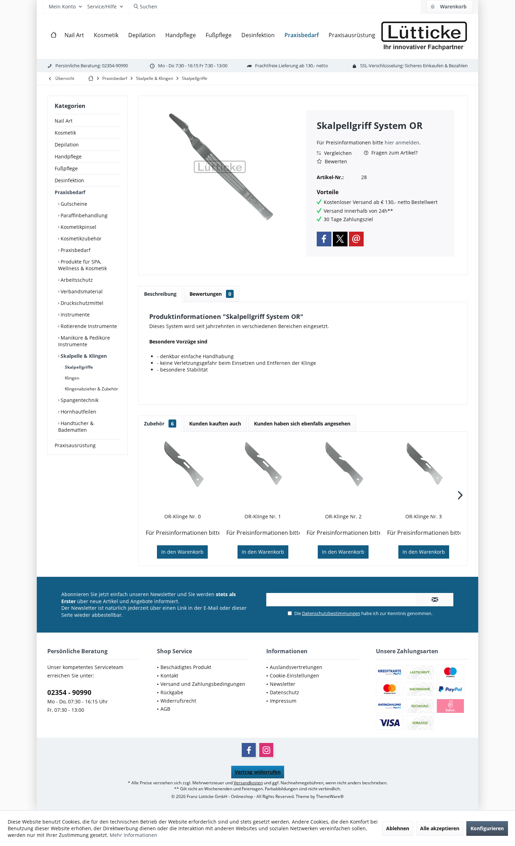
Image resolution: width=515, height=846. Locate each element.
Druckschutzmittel (81, 303)
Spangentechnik (78, 400)
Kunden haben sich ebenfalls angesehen (302, 423)
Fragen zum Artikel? (394, 152)
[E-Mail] (356, 239)
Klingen (71, 378)
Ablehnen (397, 828)
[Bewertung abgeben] (380, 134)
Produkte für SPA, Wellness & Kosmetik (82, 265)
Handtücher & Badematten (76, 426)
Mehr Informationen (133, 835)
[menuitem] (449, 6)
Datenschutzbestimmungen (331, 613)
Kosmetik (65, 132)
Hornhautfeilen (77, 411)
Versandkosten (248, 783)
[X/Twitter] (340, 239)
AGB (165, 708)
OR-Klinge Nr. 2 (343, 516)
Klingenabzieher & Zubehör (91, 389)
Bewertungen (210, 294)
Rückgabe (171, 692)
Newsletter (282, 684)
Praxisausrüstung (75, 445)
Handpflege (68, 156)
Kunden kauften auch (215, 423)
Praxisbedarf (70, 192)
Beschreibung (160, 294)
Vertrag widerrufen (258, 772)
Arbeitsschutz (76, 280)
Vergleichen (337, 153)
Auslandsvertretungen (296, 667)
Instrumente (74, 314)
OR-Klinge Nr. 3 (423, 516)
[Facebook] (324, 239)
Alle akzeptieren (439, 828)
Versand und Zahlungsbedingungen (202, 684)
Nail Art (64, 120)
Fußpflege (66, 168)
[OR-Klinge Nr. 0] (182, 464)
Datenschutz (284, 692)
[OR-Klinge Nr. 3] (424, 464)
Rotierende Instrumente (88, 326)
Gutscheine (73, 203)
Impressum (283, 700)
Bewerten (335, 161)
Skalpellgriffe (78, 367)
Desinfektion (69, 180)
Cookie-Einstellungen (294, 675)
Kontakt (169, 675)
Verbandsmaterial (81, 291)
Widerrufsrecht (178, 700)
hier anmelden (402, 142)
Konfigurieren (487, 828)
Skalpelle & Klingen (83, 356)
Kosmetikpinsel (77, 227)
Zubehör (159, 423)
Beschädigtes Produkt (185, 667)
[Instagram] (266, 750)
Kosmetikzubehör (80, 238)
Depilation (67, 144)
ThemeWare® (330, 796)
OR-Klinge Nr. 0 (182, 516)
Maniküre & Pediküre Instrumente (84, 341)
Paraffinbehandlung (83, 215)
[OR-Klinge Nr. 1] (263, 464)
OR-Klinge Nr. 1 (263, 516)
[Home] (54, 35)
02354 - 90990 (69, 692)
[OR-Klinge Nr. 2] (343, 464)
